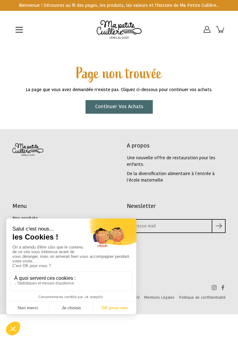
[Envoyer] (219, 226)
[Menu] (19, 29)
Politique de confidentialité (202, 297)
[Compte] (207, 29)
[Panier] (221, 29)
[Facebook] (223, 287)
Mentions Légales (159, 297)
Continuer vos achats (119, 106)
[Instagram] (214, 287)
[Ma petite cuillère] (119, 29)
